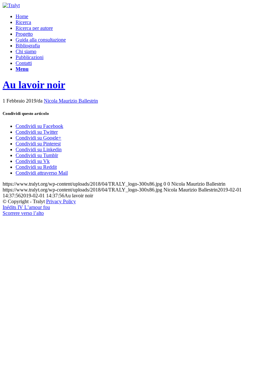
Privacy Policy (61, 201)
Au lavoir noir (34, 85)
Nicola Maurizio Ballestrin (71, 101)
